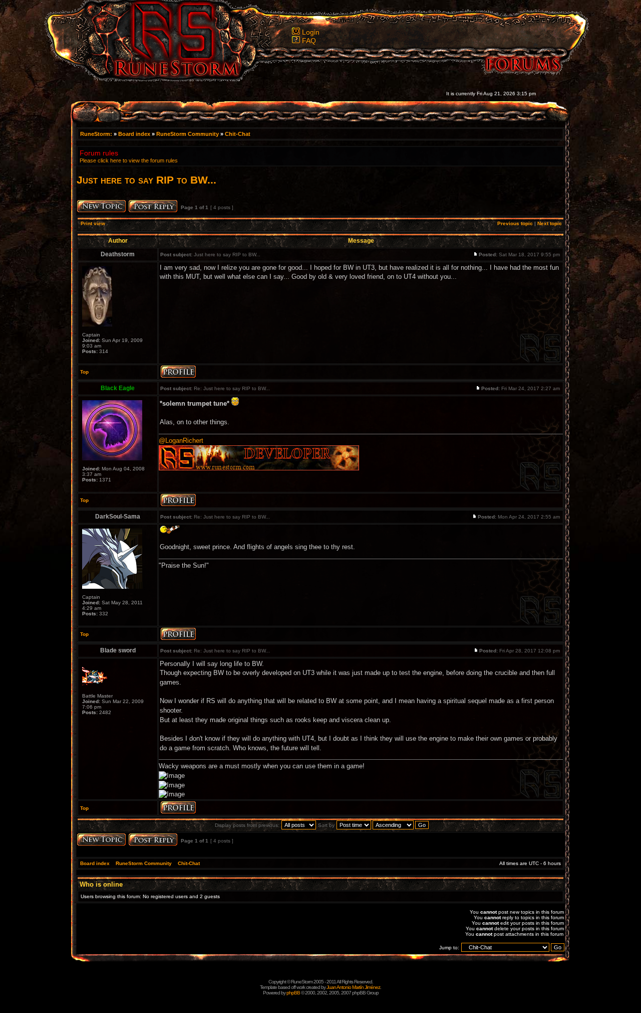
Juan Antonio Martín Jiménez (353, 987)
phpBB (293, 992)
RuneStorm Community (187, 134)
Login (310, 32)
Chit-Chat (237, 134)
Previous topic (515, 223)
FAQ (309, 41)
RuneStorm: (97, 134)
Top (84, 372)
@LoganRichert (181, 440)
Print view (93, 223)
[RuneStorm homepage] (170, 78)
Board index (134, 134)
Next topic (549, 223)
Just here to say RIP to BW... (146, 180)
